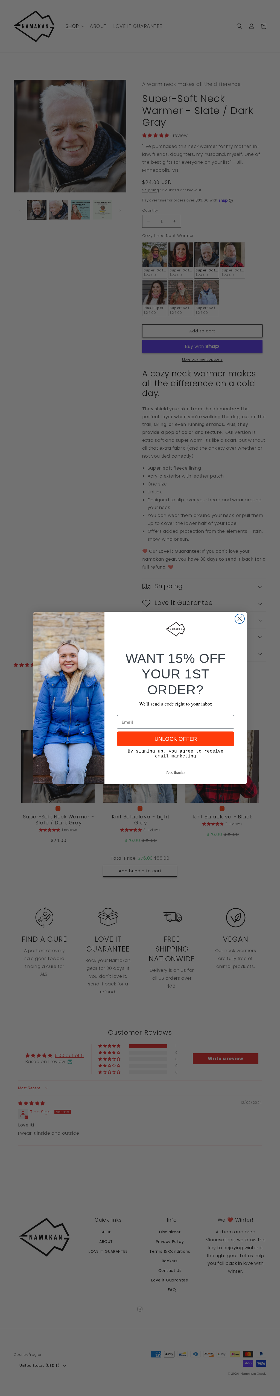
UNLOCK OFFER (175, 739)
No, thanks (175, 772)
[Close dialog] (239, 619)
